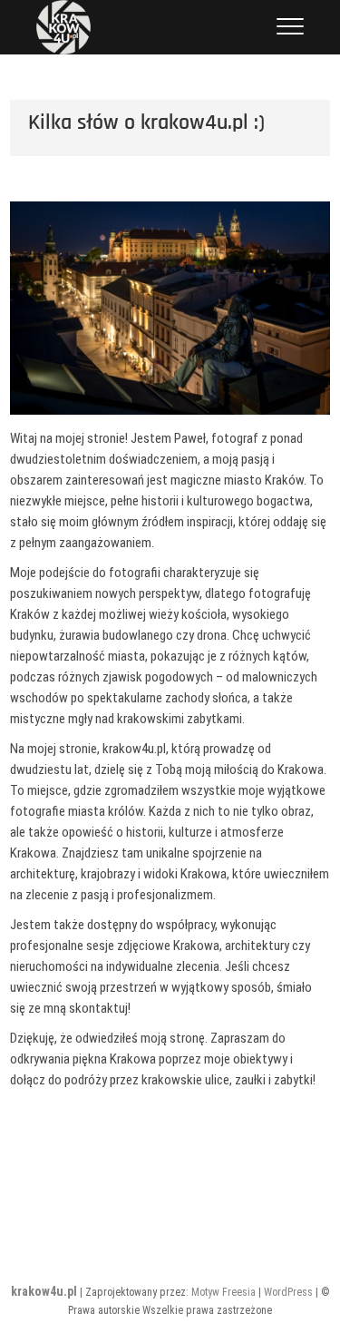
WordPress (288, 1292)
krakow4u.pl (44, 1291)
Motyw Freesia (223, 1292)
